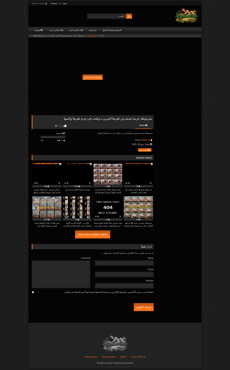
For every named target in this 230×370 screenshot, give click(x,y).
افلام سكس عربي (56, 30)
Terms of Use (91, 357)
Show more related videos (93, 234)
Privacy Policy (108, 357)
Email (150, 269)
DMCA (123, 357)
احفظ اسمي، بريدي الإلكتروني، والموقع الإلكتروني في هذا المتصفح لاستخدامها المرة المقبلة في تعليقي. (109, 292)
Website (150, 281)
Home (102, 36)
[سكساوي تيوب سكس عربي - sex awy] (186, 16)
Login (64, 3)
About (142, 125)
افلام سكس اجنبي (76, 30)
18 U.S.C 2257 (138, 357)
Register (54, 3)
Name (150, 258)
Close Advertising (92, 77)
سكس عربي (91, 36)
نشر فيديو (93, 30)
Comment (85, 258)
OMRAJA (145, 140)
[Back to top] (222, 362)
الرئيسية (38, 30)
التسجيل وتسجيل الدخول (112, 30)
